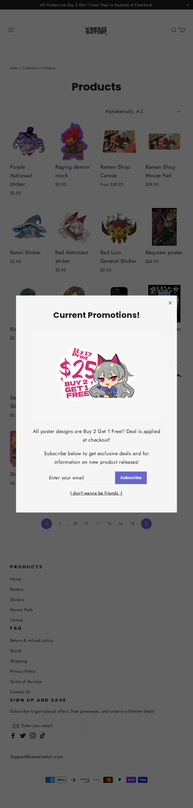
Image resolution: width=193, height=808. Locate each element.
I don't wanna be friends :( (96, 493)
